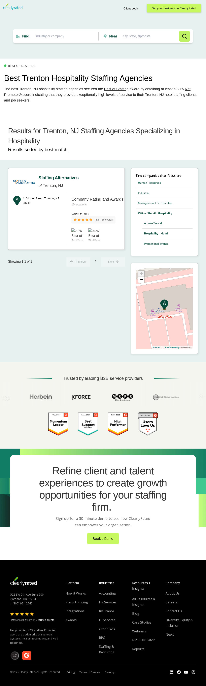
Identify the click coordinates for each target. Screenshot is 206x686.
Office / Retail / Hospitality (155, 213)
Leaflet (156, 347)
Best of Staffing (116, 89)
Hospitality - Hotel (156, 233)
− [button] (141, 279)
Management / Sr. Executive (155, 203)
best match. (57, 149)
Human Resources (149, 182)
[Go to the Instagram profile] (193, 672)
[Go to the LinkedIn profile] (171, 672)
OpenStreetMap (171, 347)
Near (113, 36)
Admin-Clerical (153, 223)
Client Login (131, 8)
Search (184, 36)
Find (25, 36)
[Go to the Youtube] (178, 672)
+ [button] (141, 273)
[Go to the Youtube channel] (186, 672)
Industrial (143, 193)
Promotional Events (156, 243)
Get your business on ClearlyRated (174, 8)
